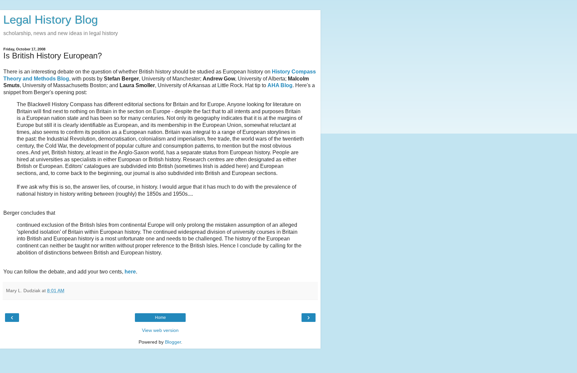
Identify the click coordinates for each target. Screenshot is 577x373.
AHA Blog (280, 85)
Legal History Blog (50, 19)
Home (160, 317)
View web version (160, 330)
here (130, 271)
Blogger (173, 342)
